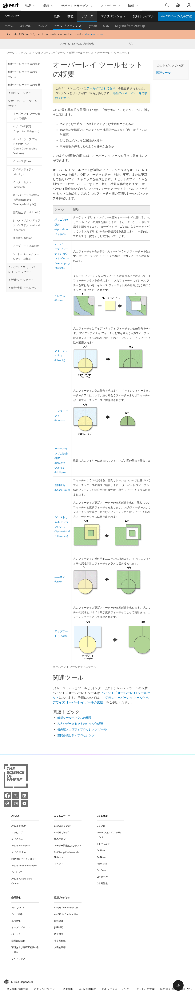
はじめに (26, 26)
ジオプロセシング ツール (50, 52)
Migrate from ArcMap (130, 26)
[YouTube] (24, 803)
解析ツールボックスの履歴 (24, 85)
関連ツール (163, 72)
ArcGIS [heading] (15, 815)
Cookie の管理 (146, 989)
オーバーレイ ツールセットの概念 (26, 257)
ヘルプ (42, 26)
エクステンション (113, 16)
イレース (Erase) (22, 161)
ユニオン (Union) (23, 238)
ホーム (9, 26)
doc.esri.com (94, 34)
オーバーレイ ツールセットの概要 (26, 116)
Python (92, 26)
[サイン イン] (189, 5)
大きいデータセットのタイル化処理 (80, 723)
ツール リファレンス (67, 26)
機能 (70, 16)
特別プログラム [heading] (62, 897)
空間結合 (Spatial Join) (26, 212)
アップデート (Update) (26, 246)
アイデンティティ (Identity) (23, 172)
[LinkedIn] (24, 795)
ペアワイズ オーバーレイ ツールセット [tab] (23, 269)
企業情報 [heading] (16, 897)
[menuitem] (25, 826)
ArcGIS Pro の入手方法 (176, 16)
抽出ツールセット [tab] (22, 93)
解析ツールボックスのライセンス (24, 74)
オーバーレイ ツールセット (113, 52)
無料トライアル (143, 16)
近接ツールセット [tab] (22, 280)
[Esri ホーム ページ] (11, 5)
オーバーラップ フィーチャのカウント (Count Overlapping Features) (26, 146)
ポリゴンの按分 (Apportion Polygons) (26, 129)
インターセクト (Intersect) (22, 185)
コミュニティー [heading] (62, 815)
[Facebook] (7, 795)
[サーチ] (131, 44)
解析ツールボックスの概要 (24, 64)
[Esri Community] (7, 803)
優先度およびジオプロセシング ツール (82, 729)
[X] (15, 795)
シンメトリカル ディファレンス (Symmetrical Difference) (26, 225)
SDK (106, 26)
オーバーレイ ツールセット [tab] (23, 103)
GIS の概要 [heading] (102, 815)
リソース (87, 16)
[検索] (167, 5)
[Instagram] (15, 803)
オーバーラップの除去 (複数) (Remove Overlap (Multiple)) (26, 199)
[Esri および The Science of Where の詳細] (16, 777)
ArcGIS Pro (12, 16)
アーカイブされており (101, 88)
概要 (57, 16)
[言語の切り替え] (177, 5)
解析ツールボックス (81, 52)
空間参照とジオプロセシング (75, 735)
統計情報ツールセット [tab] (25, 288)
